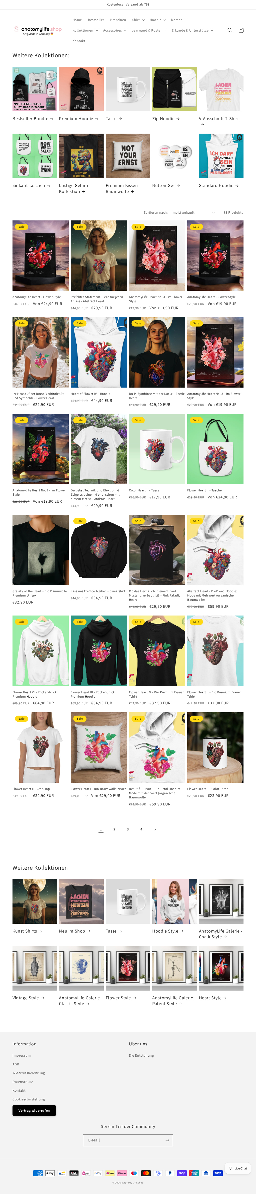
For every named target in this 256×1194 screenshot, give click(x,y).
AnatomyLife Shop (133, 1182)
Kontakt (19, 1090)
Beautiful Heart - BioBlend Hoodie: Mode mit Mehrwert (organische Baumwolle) (154, 793)
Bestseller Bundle (30, 118)
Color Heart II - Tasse (144, 490)
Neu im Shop (72, 931)
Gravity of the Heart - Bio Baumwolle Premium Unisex (39, 593)
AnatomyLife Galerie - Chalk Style (221, 934)
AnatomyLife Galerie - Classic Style (81, 1000)
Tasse (111, 118)
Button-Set (163, 185)
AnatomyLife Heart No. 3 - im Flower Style (155, 299)
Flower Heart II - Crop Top (31, 789)
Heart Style (210, 998)
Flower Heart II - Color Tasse (207, 789)
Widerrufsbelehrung (28, 1073)
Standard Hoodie (216, 185)
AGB (15, 1064)
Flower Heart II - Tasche (204, 490)
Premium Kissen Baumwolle (122, 188)
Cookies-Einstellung (28, 1099)
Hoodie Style (165, 931)
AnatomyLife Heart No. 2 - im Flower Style (39, 492)
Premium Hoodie (76, 118)
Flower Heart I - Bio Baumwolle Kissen (98, 789)
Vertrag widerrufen (34, 1110)
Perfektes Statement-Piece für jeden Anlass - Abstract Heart (97, 299)
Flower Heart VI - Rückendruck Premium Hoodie (34, 694)
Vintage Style (25, 998)
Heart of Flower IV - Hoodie (90, 394)
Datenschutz (22, 1081)
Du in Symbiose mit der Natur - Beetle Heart (156, 396)
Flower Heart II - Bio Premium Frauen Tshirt (214, 694)
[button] (138, 20)
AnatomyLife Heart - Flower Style (36, 297)
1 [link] (101, 829)
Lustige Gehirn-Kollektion (74, 188)
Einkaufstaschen (28, 185)
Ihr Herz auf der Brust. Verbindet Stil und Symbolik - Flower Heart (39, 396)
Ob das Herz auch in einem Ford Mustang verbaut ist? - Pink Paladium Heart (156, 595)
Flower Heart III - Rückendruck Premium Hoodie (93, 694)
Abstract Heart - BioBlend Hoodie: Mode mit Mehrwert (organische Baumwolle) (212, 595)
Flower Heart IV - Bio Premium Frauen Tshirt (156, 694)
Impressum (21, 1055)
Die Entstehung (141, 1055)
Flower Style (118, 998)
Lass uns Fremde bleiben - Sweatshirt (98, 591)
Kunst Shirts (24, 931)
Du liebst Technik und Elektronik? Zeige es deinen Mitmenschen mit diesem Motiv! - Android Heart (95, 494)
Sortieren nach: (156, 212)
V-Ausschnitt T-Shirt (219, 118)
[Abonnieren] (167, 1140)
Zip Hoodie (163, 118)
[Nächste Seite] (155, 829)
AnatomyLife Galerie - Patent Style (174, 1000)
